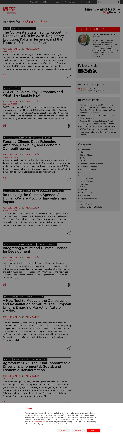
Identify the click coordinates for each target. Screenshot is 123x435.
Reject (63, 430)
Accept (93, 430)
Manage (78, 430)
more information (38, 421)
